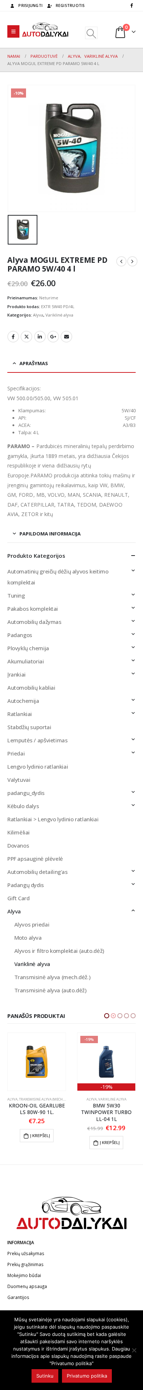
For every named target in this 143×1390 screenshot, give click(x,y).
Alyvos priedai (32, 924)
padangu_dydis (26, 792)
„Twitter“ (26, 336)
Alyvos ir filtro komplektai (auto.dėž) (59, 950)
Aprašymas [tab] (33, 363)
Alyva (38, 315)
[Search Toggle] (91, 33)
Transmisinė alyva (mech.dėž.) (52, 977)
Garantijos (18, 1297)
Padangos (19, 635)
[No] (134, 1350)
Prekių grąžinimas (25, 1264)
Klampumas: (32, 410)
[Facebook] (131, 5)
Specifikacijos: (24, 388)
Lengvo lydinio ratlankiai (37, 766)
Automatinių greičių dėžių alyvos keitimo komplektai (57, 577)
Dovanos (18, 845)
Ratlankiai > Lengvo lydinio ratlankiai (52, 819)
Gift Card (18, 898)
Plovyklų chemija (28, 648)
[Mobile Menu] (13, 31)
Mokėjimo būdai (24, 1275)
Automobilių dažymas (34, 621)
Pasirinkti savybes (106, 1135)
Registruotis (70, 5)
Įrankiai (16, 674)
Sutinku (45, 1376)
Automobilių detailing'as (37, 871)
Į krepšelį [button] (40, 1142)
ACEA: (24, 425)
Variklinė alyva (59, 315)
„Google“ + (53, 336)
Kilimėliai (18, 832)
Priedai (16, 753)
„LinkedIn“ (40, 336)
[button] (106, 1015)
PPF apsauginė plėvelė (35, 858)
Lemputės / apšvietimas (37, 740)
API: (22, 417)
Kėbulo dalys (23, 806)
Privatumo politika (87, 1376)
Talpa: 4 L (28, 432)
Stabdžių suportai (29, 727)
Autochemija (23, 700)
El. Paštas (66, 336)
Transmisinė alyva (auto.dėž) (50, 990)
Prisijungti (30, 5)
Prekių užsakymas (25, 1253)
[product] (106, 1062)
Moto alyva (28, 937)
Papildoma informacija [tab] (50, 533)
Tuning (16, 595)
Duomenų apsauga (27, 1286)
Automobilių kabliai (31, 687)
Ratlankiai (19, 713)
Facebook (13, 336)
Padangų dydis (25, 885)
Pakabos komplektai (32, 608)
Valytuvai (18, 779)
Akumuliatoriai (25, 661)
